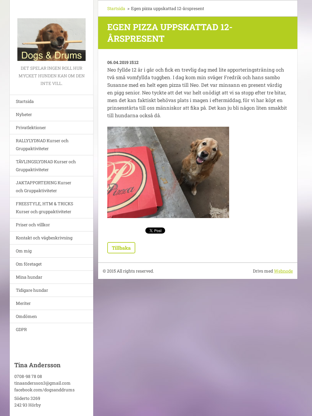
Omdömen (26, 316)
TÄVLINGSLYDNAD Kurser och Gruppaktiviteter (46, 165)
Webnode (283, 271)
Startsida (25, 101)
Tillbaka (121, 248)
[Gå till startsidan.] (51, 32)
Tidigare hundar (32, 290)
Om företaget (29, 264)
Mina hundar (29, 277)
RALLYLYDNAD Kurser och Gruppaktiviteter (42, 144)
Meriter (23, 303)
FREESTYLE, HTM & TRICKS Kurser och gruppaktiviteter (44, 207)
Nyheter (24, 114)
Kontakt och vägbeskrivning (44, 238)
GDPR (21, 329)
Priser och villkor (33, 224)
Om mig (24, 251)
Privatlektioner (31, 127)
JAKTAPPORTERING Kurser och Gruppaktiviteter (43, 186)
